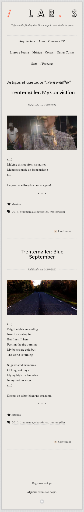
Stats (34, 63)
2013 (15, 211)
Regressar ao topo (42, 483)
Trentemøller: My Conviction (42, 92)
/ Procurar (47, 63)
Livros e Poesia (19, 52)
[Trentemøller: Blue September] (42, 262)
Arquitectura (27, 41)
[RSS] (42, 501)
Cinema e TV (56, 41)
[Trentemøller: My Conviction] (42, 97)
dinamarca (26, 211)
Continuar (64, 231)
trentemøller (57, 211)
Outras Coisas (65, 52)
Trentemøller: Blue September (42, 254)
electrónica (41, 211)
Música (37, 52)
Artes (41, 41)
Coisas (49, 52)
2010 (15, 422)
